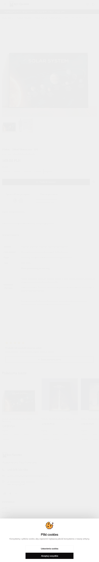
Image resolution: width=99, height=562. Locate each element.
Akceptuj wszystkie (49, 556)
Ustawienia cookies (49, 548)
